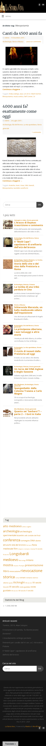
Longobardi (19, 553)
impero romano (24, 549)
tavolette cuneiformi (21, 188)
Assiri (18, 185)
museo (15, 566)
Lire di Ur (27, 94)
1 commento (36, 132)
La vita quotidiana (30, 125)
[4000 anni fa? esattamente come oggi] (23, 147)
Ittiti (26, 185)
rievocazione (14, 571)
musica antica (18, 96)
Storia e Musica (17, 42)
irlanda (32, 549)
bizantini (20, 535)
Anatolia (12, 185)
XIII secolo (14, 591)
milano (29, 560)
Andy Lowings (14, 94)
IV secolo (39, 549)
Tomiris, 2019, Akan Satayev (15, 625)
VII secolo (36, 582)
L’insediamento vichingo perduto (17, 638)
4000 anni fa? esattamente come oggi (20, 111)
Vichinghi (19, 582)
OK (38, 205)
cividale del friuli (34, 535)
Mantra (28, 726)
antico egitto (26, 527)
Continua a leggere (12, 89)
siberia (5, 583)
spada (11, 583)
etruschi (7, 544)
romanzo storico (32, 578)
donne (38, 540)
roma (17, 578)
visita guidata (25, 587)
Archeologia (7, 42)
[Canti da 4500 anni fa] (23, 56)
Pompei (21, 566)
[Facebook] (39, 5)
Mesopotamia (8, 96)
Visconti (6, 587)
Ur (34, 96)
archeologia (11, 531)
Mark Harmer (36, 94)
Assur (22, 185)
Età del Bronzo (17, 125)
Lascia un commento (33, 42)
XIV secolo (22, 591)
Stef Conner (28, 96)
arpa (21, 94)
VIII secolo (28, 583)
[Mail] (43, 5)
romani (22, 577)
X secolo (29, 590)
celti (25, 535)
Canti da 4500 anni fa (22, 33)
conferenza (11, 540)
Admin (7, 38)
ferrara (28, 545)
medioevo (10, 559)
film (16, 548)
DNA (32, 540)
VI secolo (14, 586)
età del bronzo (19, 544)
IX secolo (6, 554)
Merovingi (22, 560)
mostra (8, 565)
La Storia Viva (10, 726)
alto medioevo (12, 526)
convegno (25, 540)
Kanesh (31, 185)
